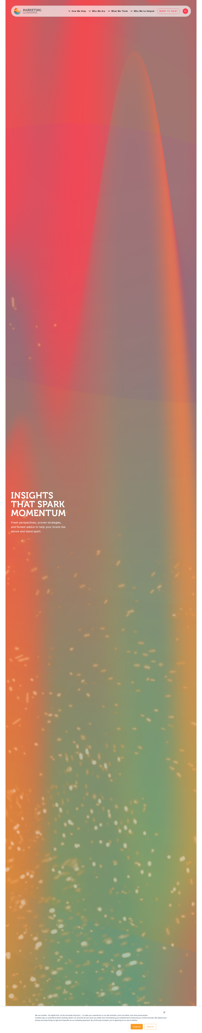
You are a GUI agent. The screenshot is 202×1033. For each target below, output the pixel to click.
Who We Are (98, 11)
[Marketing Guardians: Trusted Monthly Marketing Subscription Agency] (27, 11)
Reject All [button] (150, 1026)
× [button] (164, 1011)
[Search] (185, 11)
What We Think (119, 11)
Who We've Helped (144, 11)
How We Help (79, 11)
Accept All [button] (136, 1026)
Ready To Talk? (168, 11)
